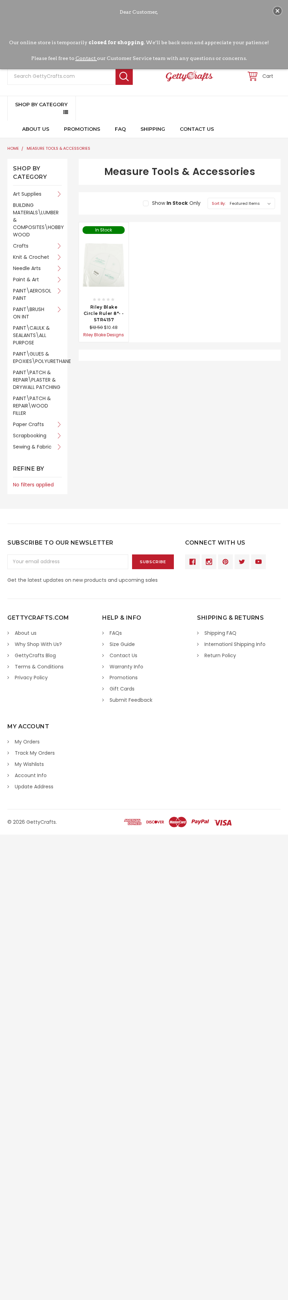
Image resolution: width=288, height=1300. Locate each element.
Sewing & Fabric (32, 446)
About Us (35, 129)
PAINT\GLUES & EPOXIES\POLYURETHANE (37, 357)
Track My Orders (35, 752)
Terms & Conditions (39, 666)
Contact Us (197, 129)
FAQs (116, 632)
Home (13, 148)
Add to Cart (104, 285)
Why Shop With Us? (38, 644)
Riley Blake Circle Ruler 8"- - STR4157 (104, 313)
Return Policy (220, 655)
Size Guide (122, 644)
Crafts (20, 245)
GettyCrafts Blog (35, 655)
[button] (277, 11)
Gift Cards (122, 688)
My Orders (27, 741)
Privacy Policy (31, 677)
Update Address (34, 786)
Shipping (152, 129)
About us (26, 632)
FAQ (120, 129)
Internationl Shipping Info (235, 644)
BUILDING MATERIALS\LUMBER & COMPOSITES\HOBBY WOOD (37, 220)
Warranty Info (126, 666)
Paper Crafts (28, 424)
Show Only (176, 203)
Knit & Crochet (31, 257)
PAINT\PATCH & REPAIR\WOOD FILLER (32, 406)
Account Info (31, 775)
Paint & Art (26, 279)
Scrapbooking (29, 435)
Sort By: (218, 203)
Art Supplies (27, 193)
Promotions (82, 129)
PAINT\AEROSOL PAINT (32, 294)
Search (124, 76)
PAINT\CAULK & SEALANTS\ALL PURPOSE (31, 335)
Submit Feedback (131, 699)
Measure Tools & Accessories (58, 148)
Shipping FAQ (220, 632)
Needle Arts (27, 268)
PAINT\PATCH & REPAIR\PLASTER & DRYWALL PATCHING (36, 380)
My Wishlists (29, 764)
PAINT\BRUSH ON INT (28, 313)
